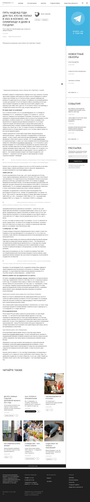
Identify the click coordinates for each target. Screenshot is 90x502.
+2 (37, 458)
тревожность (49, 459)
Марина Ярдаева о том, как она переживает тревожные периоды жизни (53, 452)
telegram (49, 478)
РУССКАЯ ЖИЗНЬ (32, 3)
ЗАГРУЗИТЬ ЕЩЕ (33, 466)
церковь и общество (9, 415)
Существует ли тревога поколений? (52, 446)
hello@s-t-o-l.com (29, 477)
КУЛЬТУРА (43, 3)
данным (41, 180)
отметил (41, 267)
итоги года (37, 19)
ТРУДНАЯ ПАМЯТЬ (55, 3)
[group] (78, 66)
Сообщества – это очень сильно (32, 445)
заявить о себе (27, 170)
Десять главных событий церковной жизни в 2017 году (12, 399)
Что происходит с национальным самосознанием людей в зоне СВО (54, 403)
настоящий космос (39, 139)
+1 (55, 459)
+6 (10, 457)
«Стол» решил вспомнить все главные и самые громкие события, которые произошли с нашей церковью (12, 408)
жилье (6, 457)
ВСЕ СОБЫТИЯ (72, 139)
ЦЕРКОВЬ (20, 3)
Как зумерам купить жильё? (12, 445)
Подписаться (78, 161)
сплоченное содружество (24, 142)
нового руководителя (22, 344)
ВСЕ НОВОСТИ (72, 92)
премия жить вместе (30, 458)
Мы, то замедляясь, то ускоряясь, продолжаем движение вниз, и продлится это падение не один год (32, 404)
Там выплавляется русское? (53, 397)
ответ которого (27, 300)
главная (4, 36)
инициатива (44, 19)
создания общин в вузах (17, 334)
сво (47, 409)
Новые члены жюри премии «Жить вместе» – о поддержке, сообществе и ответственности (33, 451)
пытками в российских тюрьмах (18, 278)
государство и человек (30, 411)
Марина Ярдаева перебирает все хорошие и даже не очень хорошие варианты (12, 450)
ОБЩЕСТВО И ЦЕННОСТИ (71, 3)
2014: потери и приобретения (31, 397)
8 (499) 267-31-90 (29, 480)
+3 (16, 415)
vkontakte (49, 481)
